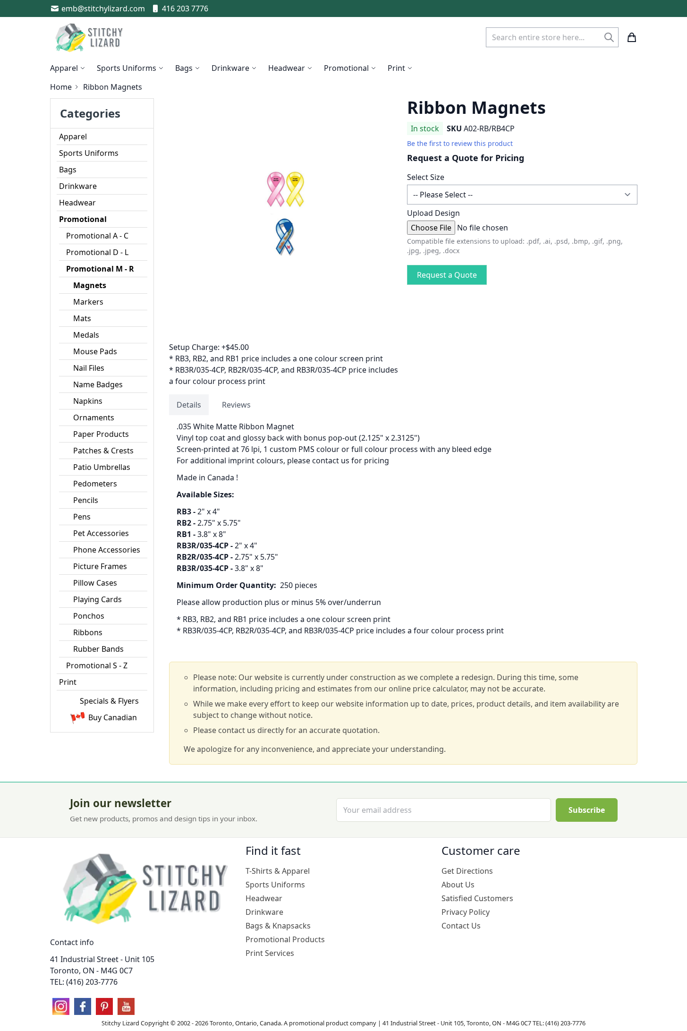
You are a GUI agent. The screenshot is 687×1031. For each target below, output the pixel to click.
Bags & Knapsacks (278, 925)
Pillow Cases (95, 583)
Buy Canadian (112, 717)
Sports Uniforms (89, 153)
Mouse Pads (95, 351)
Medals (86, 335)
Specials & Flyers (109, 701)
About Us (458, 884)
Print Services (270, 953)
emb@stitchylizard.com (103, 8)
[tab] (189, 404)
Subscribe (586, 810)
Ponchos (88, 616)
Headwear (77, 202)
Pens (82, 516)
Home (61, 87)
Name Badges (98, 384)
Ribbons (87, 632)
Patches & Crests (103, 450)
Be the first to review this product (460, 143)
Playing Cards (97, 599)
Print (67, 682)
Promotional (83, 219)
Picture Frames (100, 566)
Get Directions (467, 871)
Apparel (73, 136)
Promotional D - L (97, 252)
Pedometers (95, 483)
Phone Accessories (106, 550)
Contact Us (461, 925)
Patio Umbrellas (101, 467)
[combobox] (552, 37)
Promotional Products (285, 939)
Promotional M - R (100, 269)
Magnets (89, 285)
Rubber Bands (98, 649)
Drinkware (78, 186)
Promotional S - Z (96, 665)
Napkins (87, 401)
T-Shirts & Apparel (278, 871)
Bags (67, 169)
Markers (88, 302)
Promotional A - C (97, 235)
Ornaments (93, 417)
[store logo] (90, 37)
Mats (82, 318)
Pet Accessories (101, 533)
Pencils (85, 500)
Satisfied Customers (477, 898)
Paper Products (101, 434)
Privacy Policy (465, 912)
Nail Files (88, 368)
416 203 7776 (185, 8)
